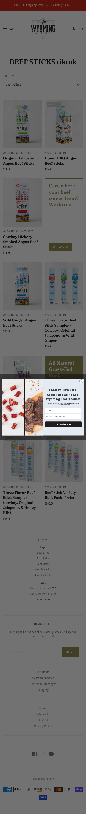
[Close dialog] (81, 381)
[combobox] (48, 416)
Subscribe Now (63, 424)
